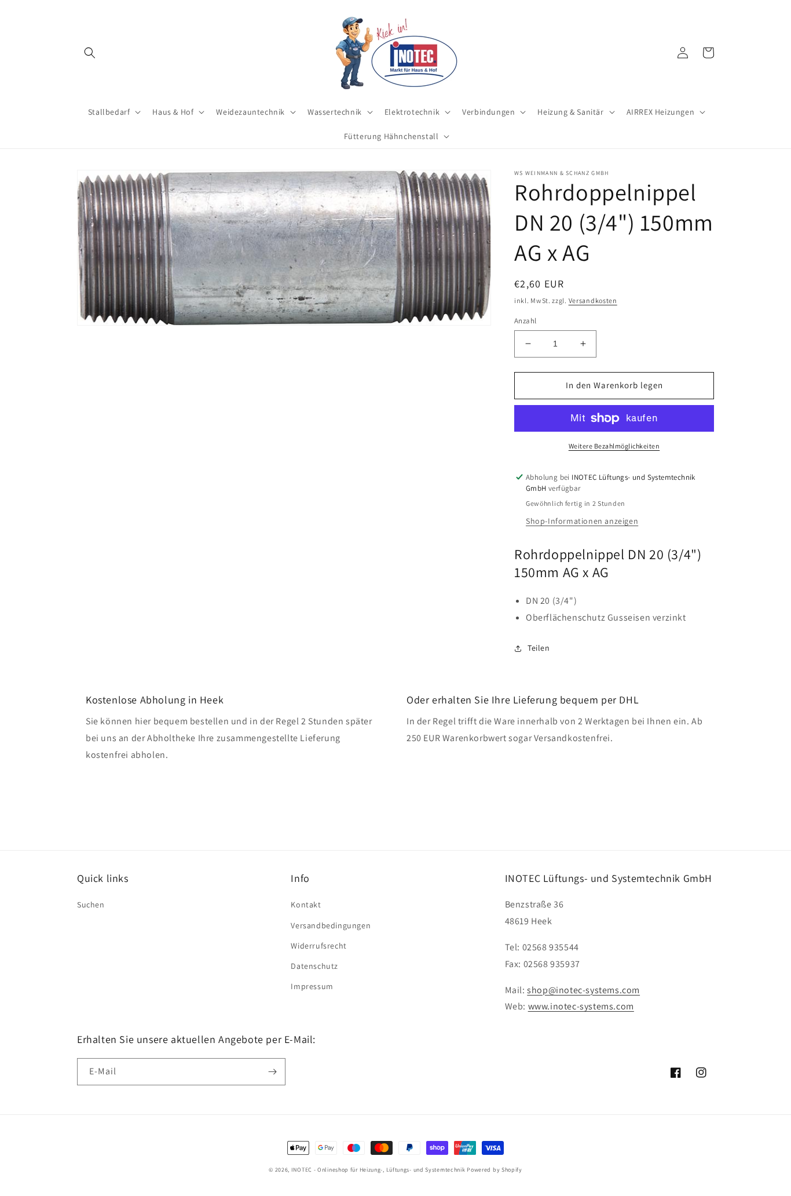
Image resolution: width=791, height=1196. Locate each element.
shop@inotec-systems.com (583, 990)
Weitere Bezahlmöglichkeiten (614, 446)
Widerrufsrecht (318, 945)
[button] (89, 52)
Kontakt (306, 904)
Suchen (91, 904)
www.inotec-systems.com (581, 1006)
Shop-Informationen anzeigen (582, 521)
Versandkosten (593, 300)
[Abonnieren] (272, 1071)
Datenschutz (314, 966)
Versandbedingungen (331, 925)
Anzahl (525, 321)
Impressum (312, 986)
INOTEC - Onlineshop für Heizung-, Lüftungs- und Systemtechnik (378, 1169)
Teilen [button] (539, 648)
